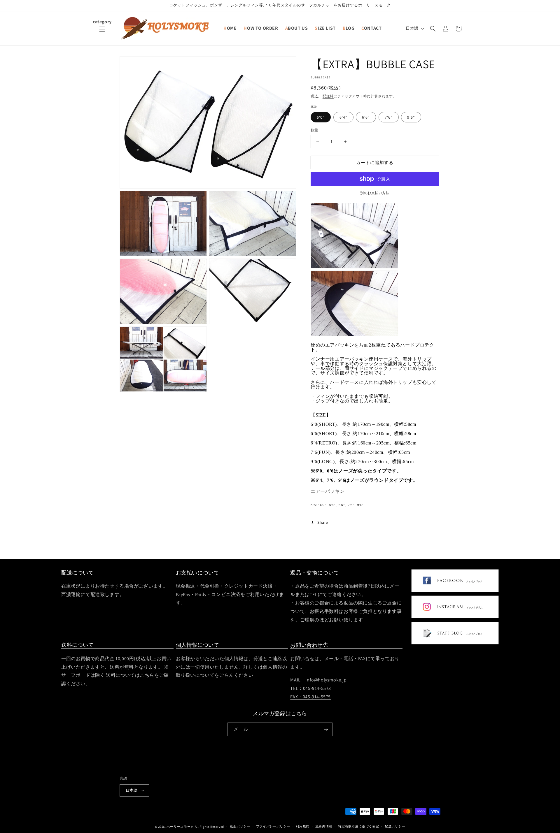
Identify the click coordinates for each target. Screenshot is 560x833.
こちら (147, 675)
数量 (314, 130)
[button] (102, 32)
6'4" (343, 117)
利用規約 (302, 826)
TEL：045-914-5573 (310, 688)
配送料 (328, 96)
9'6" (411, 117)
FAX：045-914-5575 (310, 697)
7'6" (389, 117)
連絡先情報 (323, 826)
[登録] (325, 729)
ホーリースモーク (180, 827)
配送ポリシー (395, 826)
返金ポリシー (240, 826)
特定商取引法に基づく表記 (358, 826)
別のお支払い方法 (374, 193)
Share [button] (322, 522)
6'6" (366, 117)
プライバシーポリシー (273, 826)
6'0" (321, 117)
